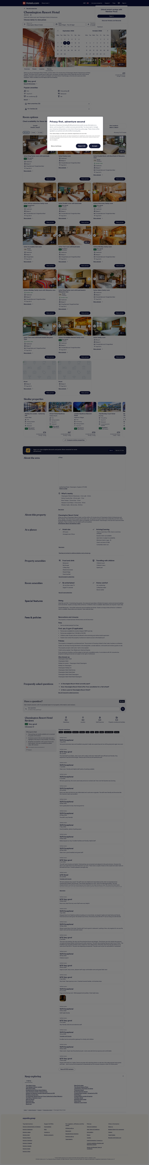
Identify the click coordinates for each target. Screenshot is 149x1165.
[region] (75, 134)
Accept (94, 146)
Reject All (81, 146)
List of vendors (54, 139)
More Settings (56, 146)
